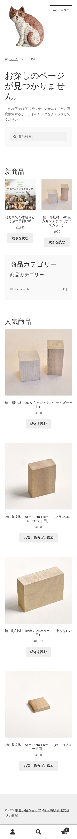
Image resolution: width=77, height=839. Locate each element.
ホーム (13, 59)
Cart (59, 828)
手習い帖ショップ (28, 810)
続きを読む (20, 238)
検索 (38, 832)
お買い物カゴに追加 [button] (38, 537)
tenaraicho (23, 289)
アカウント (13, 832)
